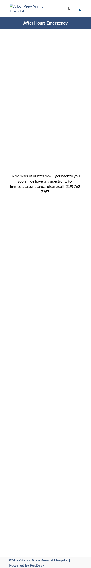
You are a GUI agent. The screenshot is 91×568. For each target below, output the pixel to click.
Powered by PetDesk (26, 565)
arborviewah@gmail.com (50, 445)
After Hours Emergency (45, 22)
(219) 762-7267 (51, 432)
